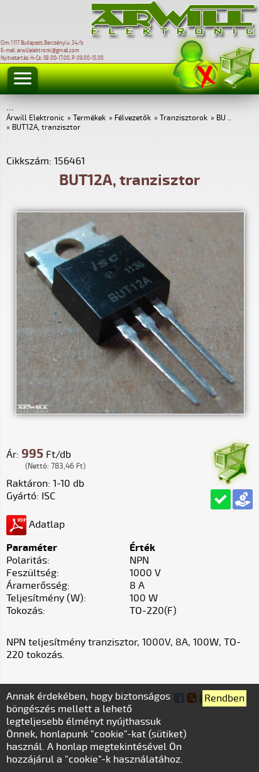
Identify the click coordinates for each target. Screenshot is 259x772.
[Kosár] (236, 66)
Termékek (89, 118)
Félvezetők (132, 118)
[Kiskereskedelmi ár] (243, 499)
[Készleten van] (221, 499)
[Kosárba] (231, 461)
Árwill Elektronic (35, 118)
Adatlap (45, 524)
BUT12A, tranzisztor (46, 127)
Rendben (224, 698)
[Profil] (195, 65)
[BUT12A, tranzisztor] (130, 411)
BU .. (223, 118)
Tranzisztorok (183, 118)
